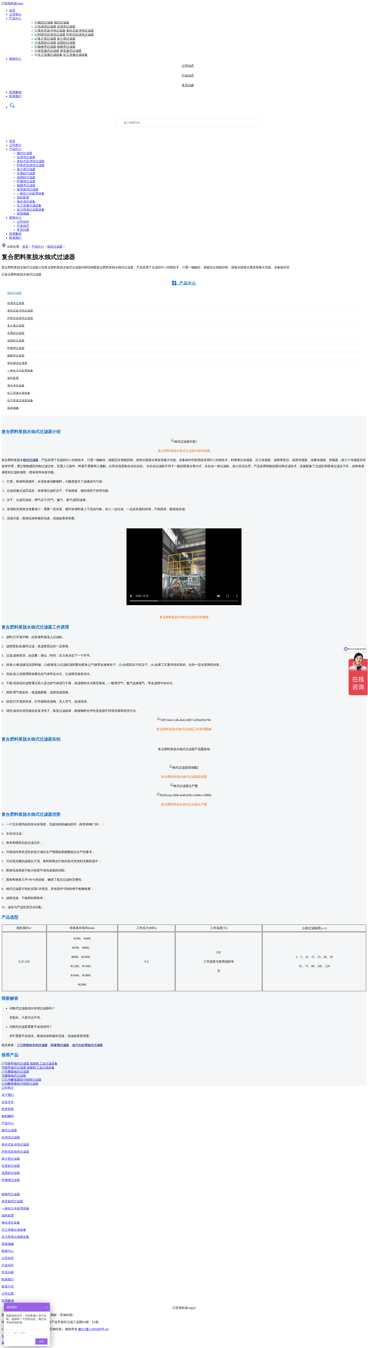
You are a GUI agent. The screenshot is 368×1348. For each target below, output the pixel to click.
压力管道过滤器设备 (30, 209)
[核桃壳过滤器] (45, 46)
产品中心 (15, 18)
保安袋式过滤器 (70, 50)
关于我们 (8, 1094)
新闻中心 (15, 58)
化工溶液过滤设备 (75, 54)
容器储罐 (23, 213)
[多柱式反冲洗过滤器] (50, 30)
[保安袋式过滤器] (47, 50)
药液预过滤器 (60, 1045)
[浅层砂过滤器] (45, 42)
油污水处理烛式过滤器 (87, 1045)
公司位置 (8, 1293)
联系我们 (15, 96)
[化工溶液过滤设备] (48, 54)
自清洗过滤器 (66, 26)
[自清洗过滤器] (45, 26)
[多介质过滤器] (45, 38)
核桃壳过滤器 (66, 46)
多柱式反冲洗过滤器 (80, 30)
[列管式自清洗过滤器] (50, 34)
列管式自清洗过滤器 (80, 34)
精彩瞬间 (8, 1116)
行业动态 (188, 75)
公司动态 (188, 65)
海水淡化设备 (26, 201)
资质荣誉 (8, 1109)
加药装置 (23, 197)
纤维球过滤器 (26, 181)
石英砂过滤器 (26, 173)
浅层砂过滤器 (66, 42)
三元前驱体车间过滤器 (32, 1045)
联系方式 (8, 1286)
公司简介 (15, 14)
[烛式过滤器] (44, 22)
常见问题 (188, 85)
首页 (12, 10)
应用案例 (15, 92)
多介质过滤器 (66, 38)
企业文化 (8, 1102)
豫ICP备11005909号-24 (93, 1329)
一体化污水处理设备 (30, 193)
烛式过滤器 (61, 22)
